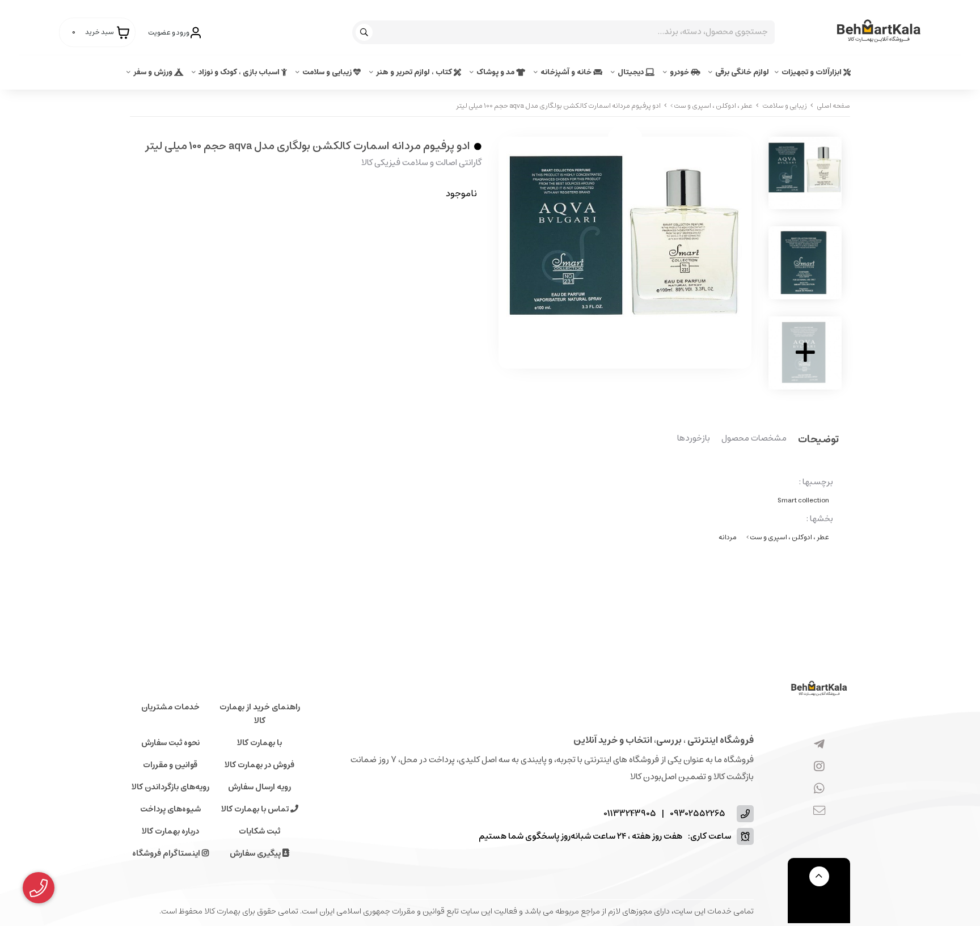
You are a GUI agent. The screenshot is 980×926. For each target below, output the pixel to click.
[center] (365, 32)
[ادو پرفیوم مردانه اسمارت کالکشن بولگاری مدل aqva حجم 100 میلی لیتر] (819, 689)
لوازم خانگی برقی (742, 72)
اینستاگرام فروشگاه (167, 853)
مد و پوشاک (496, 72)
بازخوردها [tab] (693, 439)
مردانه (728, 537)
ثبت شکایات (259, 831)
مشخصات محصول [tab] (754, 439)
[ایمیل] (819, 811)
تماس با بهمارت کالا (255, 809)
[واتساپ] (819, 789)
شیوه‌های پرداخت (170, 809)
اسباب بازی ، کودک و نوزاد (239, 72)
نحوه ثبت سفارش (170, 743)
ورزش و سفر (153, 72)
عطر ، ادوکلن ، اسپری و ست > (711, 106)
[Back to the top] (819, 876)
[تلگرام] (819, 745)
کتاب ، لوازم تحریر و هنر (415, 72)
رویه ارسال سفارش (259, 787)
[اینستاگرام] (819, 767)
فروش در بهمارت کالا (259, 765)
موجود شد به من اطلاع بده (409, 227)
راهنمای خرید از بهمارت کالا (259, 714)
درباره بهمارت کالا (170, 831)
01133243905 (629, 814)
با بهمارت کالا (259, 743)
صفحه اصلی (833, 106)
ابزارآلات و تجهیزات (812, 72)
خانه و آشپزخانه (566, 72)
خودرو (680, 72)
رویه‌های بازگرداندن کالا (170, 787)
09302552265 (697, 814)
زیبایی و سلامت (327, 72)
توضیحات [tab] (818, 440)
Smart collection (803, 500)
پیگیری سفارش (256, 853)
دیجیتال (631, 72)
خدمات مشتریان (170, 707)
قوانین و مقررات (170, 765)
